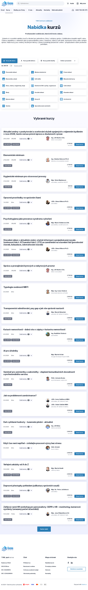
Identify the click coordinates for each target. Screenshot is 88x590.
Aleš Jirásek (55, 447)
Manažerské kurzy (69, 79)
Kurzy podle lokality (49, 60)
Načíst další (44, 529)
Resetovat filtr (18, 65)
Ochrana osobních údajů (30, 570)
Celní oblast (67, 85)
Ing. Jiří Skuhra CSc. (58, 138)
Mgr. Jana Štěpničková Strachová (63, 513)
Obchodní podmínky (29, 573)
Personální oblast (11, 72)
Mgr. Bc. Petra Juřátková (59, 489)
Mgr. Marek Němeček (58, 312)
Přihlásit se (26, 563)
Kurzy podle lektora (29, 60)
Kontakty (48, 573)
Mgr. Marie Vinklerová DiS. (60, 223)
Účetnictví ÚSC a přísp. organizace (45, 85)
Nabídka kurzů (49, 563)
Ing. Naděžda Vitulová (58, 333)
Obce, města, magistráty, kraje (15, 85)
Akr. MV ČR (4, 65)
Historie (47, 570)
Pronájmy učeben (50, 566)
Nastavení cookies (29, 566)
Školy (7, 92)
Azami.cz (84, 584)
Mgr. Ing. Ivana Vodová (59, 291)
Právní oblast (68, 72)
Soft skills (38, 79)
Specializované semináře (42, 106)
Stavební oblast (68, 92)
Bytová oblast (10, 99)
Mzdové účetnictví (40, 72)
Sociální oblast (39, 92)
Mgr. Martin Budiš (57, 468)
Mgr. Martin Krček (57, 354)
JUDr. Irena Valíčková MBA (60, 399)
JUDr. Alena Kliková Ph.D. (60, 201)
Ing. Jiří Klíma (55, 426)
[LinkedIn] (72, 564)
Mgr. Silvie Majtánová (58, 180)
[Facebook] (68, 564)
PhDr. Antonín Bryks (58, 378)
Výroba (8, 106)
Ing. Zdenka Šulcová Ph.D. (60, 159)
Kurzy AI (37, 99)
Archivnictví (67, 99)
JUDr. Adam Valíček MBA (59, 404)
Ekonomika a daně (11, 79)
